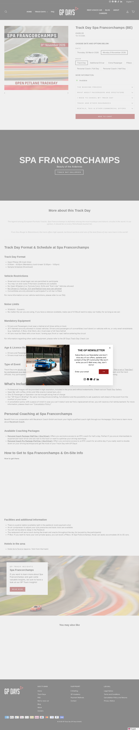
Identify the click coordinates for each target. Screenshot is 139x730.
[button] (133, 729)
